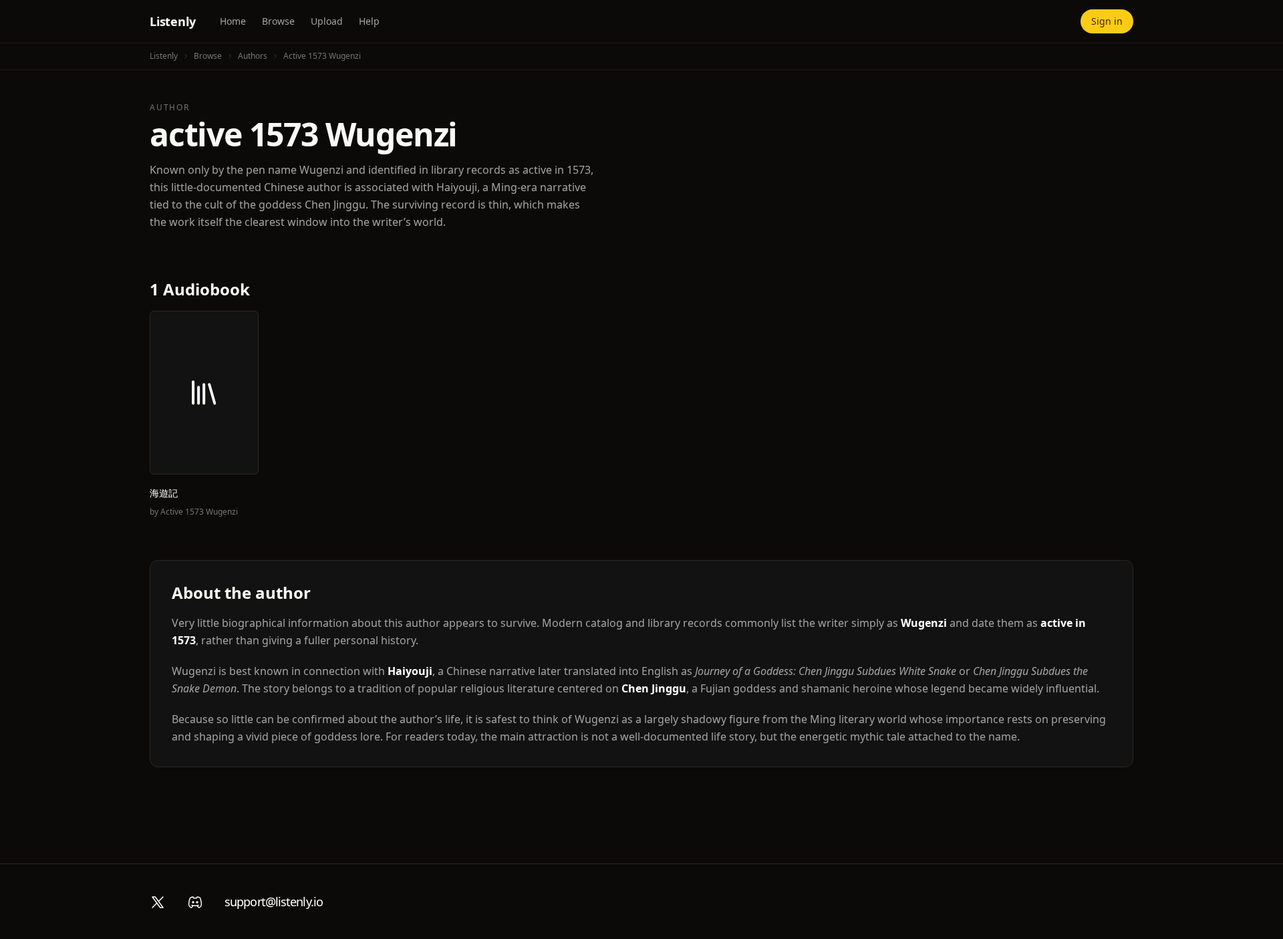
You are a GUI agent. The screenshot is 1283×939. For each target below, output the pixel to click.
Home (233, 21)
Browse (278, 21)
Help (369, 21)
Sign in (1107, 21)
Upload (327, 21)
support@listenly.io (274, 902)
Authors (252, 55)
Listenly (173, 21)
